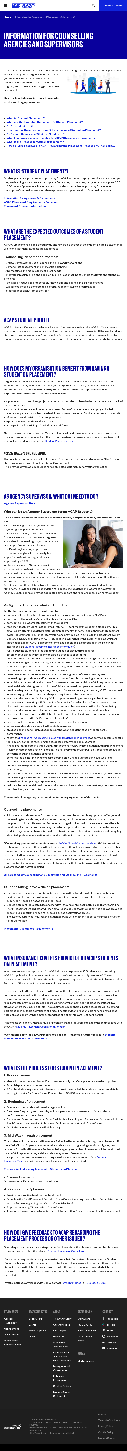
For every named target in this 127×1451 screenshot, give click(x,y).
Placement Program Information (25, 206)
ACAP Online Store (85, 1339)
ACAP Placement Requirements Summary (31, 202)
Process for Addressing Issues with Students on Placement (42, 1169)
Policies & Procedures (59, 1378)
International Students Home (12, 1343)
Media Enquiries (86, 1361)
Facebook (112, 1319)
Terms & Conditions (109, 1420)
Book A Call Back (87, 1331)
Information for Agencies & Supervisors (29, 198)
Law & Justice (11, 1335)
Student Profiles (62, 1386)
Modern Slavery (106, 1438)
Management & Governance (61, 1368)
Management (11, 1329)
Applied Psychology (10, 1321)
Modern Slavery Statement (61, 1394)
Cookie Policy (105, 1432)
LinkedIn (111, 1343)
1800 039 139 (85, 1325)
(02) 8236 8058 (96, 1283)
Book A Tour (35, 1319)
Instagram (112, 1337)
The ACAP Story (62, 1319)
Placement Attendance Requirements (28, 929)
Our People (59, 1331)
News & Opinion (37, 1331)
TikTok (111, 1325)
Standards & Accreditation (60, 1345)
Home (7, 17)
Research (58, 1337)
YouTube (112, 1349)
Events (32, 1325)
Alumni (32, 1337)
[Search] (93, 5)
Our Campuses (61, 1325)
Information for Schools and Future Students (62, 1357)
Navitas (102, 1415)
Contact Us (84, 1319)
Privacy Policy (105, 1426)
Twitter (110, 1331)
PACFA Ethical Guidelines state (77, 843)
